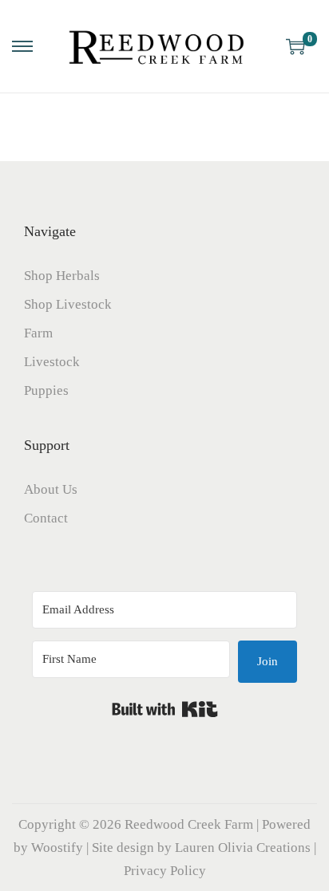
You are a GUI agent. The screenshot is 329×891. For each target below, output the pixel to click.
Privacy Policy (165, 870)
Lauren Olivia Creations (243, 847)
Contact (46, 518)
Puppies (46, 390)
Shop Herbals (62, 275)
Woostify (57, 847)
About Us (50, 489)
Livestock (52, 361)
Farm (38, 333)
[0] (295, 46)
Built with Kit (165, 709)
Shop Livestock (68, 304)
